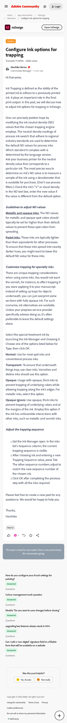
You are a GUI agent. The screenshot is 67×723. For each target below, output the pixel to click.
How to (10, 527)
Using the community (16, 702)
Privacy (45, 702)
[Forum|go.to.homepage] (25, 6)
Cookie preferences (15, 708)
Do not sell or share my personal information (26, 713)
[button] (6, 7)
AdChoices (14, 719)
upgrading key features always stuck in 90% (27, 626)
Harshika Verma (19, 67)
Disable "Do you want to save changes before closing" (32, 610)
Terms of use (33, 702)
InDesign (41, 15)
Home (9, 15)
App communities (25, 15)
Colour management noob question (23, 594)
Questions (11, 18)
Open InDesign (51, 27)
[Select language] (45, 6)
